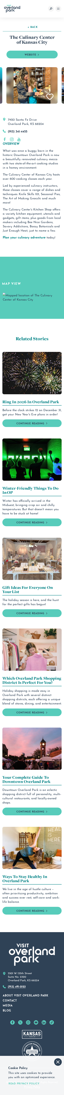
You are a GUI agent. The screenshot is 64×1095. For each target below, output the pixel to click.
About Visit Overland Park (25, 995)
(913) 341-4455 (17, 131)
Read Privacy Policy (24, 1083)
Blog (7, 1010)
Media (8, 1005)
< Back (33, 26)
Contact (10, 1000)
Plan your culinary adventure (24, 237)
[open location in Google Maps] (32, 296)
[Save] (50, 96)
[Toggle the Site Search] (51, 9)
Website (30, 54)
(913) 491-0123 (17, 986)
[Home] (12, 9)
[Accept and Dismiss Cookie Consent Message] (58, 1062)
